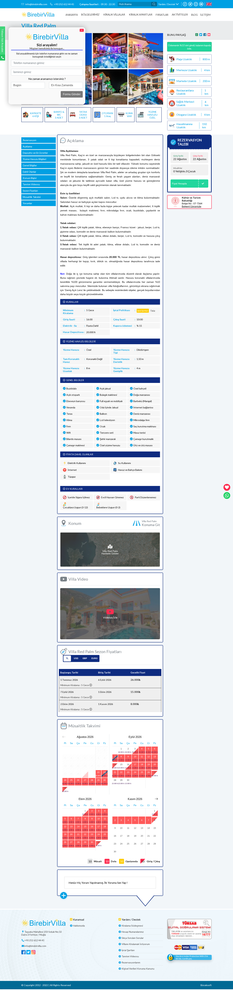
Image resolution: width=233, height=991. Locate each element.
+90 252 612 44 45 (64, 4)
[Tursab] (189, 929)
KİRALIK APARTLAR (140, 14)
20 (155, 764)
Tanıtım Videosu (31, 184)
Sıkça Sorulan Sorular (133, 937)
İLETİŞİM (205, 14)
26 (78, 780)
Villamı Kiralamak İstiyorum (136, 944)
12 (148, 756)
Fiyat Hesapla (179, 183)
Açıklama (27, 146)
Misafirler (177, 168)
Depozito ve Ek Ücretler (35, 152)
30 (104, 780)
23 (104, 772)
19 (148, 764)
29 (98, 780)
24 (65, 780)
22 (98, 772)
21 (115, 772)
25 (71, 780)
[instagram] (196, 4)
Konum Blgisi (30, 178)
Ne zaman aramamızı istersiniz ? (47, 78)
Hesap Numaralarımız (133, 931)
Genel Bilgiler (30, 165)
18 (142, 764)
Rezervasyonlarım (131, 962)
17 (135, 764)
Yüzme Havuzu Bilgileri (34, 159)
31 (65, 788)
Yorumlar (27, 203)
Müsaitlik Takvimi (32, 196)
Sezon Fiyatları (30, 190)
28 (92, 780)
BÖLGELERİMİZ (90, 14)
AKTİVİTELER (180, 14)
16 (128, 764)
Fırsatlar (162, 14)
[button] (168, 4)
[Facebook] (185, 4)
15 (121, 764)
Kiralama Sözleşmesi (132, 925)
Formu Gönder (72, 94)
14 (115, 764)
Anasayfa (71, 14)
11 (142, 756)
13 (155, 756)
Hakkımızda (79, 925)
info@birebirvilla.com (36, 4)
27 (85, 780)
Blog (194, 14)
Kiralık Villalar (114, 14)
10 (135, 756)
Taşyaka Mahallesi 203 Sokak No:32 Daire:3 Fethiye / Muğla (41, 933)
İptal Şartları (128, 950)
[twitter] (190, 4)
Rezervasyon (29, 140)
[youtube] (201, 4)
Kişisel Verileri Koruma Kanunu (138, 968)
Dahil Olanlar (29, 171)
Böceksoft (206, 985)
